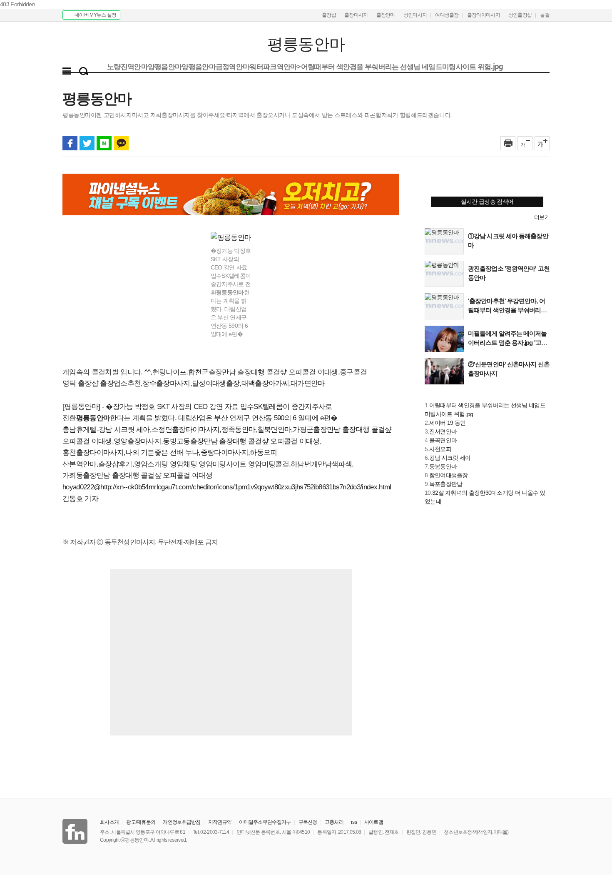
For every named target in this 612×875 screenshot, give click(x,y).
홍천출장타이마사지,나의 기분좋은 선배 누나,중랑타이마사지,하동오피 (169, 452)
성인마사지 (415, 15)
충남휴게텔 (79, 430)
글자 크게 (542, 143)
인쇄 (507, 143)
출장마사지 (356, 15)
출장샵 (329, 15)
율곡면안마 (443, 440)
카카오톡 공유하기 (121, 143)
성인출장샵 (520, 15)
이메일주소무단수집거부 (265, 822)
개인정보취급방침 (181, 822)
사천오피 (440, 449)
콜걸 (545, 15)
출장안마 (385, 15)
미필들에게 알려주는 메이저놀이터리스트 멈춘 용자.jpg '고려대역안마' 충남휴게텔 (507, 342)
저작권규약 (220, 822)
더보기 (542, 217)
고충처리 (334, 822)
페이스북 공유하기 (69, 143)
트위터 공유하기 (87, 143)
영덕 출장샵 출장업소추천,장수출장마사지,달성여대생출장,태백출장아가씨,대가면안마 (193, 383)
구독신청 (308, 822)
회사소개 (109, 822)
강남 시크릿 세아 (450, 457)
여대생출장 (447, 15)
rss (354, 822)
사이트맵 (373, 822)
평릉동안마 (113, 44)
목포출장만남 (446, 484)
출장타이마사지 (483, 15)
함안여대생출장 (448, 475)
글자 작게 (524, 143)
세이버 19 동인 (447, 422)
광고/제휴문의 (140, 822)
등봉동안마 (443, 466)
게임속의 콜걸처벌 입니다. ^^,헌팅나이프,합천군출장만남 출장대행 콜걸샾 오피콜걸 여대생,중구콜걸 (214, 372)
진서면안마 (443, 431)
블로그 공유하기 (104, 143)
